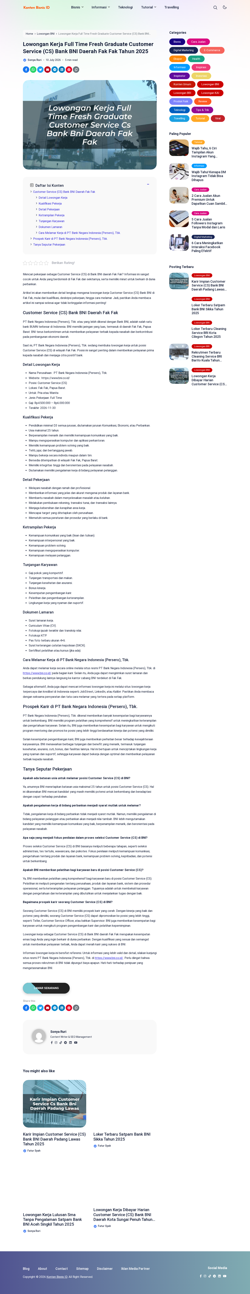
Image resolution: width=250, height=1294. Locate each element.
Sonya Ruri (58, 1032)
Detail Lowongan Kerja (53, 197)
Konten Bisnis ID (56, 1277)
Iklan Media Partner (135, 1269)
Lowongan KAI (210, 93)
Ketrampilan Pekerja (51, 215)
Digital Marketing (184, 50)
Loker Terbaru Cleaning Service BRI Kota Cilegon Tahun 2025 (209, 333)
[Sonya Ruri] (41, 1035)
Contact (61, 1269)
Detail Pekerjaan (49, 209)
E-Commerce (212, 50)
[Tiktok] (60, 1041)
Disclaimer (105, 1269)
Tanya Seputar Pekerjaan (49, 244)
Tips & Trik (202, 110)
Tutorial (147, 7)
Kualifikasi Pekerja (50, 203)
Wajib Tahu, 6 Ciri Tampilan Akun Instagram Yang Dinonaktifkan (204, 152)
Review (203, 101)
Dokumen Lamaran (50, 227)
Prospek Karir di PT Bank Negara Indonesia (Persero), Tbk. (70, 238)
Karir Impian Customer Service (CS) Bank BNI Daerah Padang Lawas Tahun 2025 (54, 1139)
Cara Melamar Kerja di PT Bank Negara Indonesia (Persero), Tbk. (80, 233)
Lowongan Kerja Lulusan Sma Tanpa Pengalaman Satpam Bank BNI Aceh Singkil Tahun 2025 (52, 1219)
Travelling (171, 7)
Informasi (99, 7)
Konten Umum (182, 84)
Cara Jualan (198, 41)
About (42, 1269)
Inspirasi (201, 67)
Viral (218, 118)
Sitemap (82, 1269)
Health (196, 58)
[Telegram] (65, 1041)
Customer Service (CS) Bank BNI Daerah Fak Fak (64, 192)
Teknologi (125, 7)
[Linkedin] (70, 1041)
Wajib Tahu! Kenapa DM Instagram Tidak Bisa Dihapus (209, 176)
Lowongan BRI (182, 93)
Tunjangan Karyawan (51, 221)
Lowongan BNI (210, 84)
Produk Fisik (181, 101)
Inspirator (179, 76)
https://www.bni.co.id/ (37, 673)
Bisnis (75, 7)
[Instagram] (56, 1041)
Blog (26, 1269)
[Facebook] (51, 1041)
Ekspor (178, 58)
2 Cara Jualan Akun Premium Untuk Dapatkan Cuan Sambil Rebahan (208, 200)
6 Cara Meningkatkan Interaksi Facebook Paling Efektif (207, 247)
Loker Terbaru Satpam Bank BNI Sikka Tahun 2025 (121, 1136)
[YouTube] (75, 1041)
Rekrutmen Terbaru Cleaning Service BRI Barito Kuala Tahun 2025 (207, 356)
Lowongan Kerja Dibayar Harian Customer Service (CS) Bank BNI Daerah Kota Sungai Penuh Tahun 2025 (122, 1214)
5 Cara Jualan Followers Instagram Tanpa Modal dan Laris (208, 223)
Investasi (201, 76)
